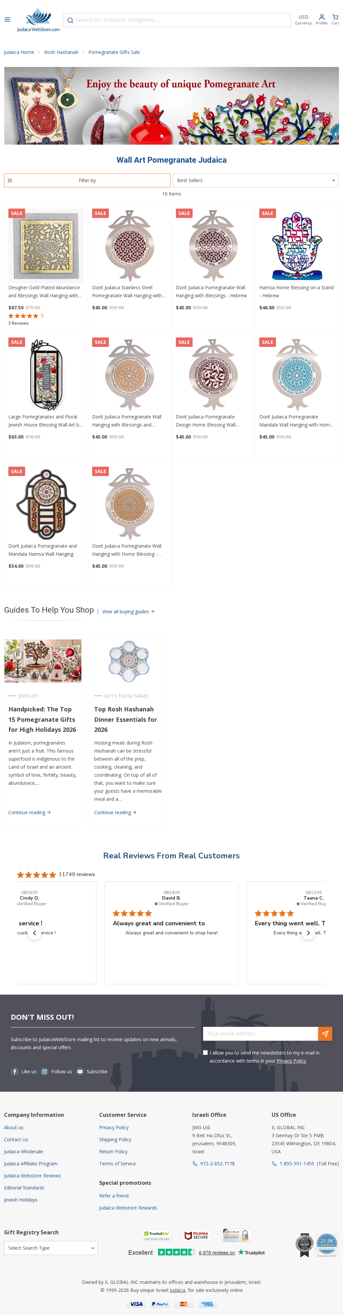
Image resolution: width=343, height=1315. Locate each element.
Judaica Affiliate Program (31, 1163)
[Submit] (70, 20)
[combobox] (177, 20)
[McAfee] (197, 1235)
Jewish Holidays (21, 1199)
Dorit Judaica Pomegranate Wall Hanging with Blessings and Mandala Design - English (126, 421)
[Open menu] (7, 20)
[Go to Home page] (38, 20)
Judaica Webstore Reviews (32, 1175)
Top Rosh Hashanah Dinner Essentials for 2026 (125, 719)
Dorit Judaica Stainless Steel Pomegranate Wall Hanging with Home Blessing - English (127, 292)
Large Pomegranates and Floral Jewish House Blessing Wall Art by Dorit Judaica (44, 421)
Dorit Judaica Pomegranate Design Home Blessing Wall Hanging (205, 421)
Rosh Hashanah (61, 52)
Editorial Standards (24, 1187)
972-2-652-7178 (217, 1163)
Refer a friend (114, 1195)
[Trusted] (157, 1235)
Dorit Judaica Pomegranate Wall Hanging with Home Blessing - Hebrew (126, 550)
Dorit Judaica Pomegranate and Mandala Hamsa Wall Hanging (42, 550)
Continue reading (27, 812)
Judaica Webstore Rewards (128, 1208)
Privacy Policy (291, 1061)
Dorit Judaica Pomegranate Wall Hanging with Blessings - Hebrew (211, 291)
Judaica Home (19, 52)
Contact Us (16, 1139)
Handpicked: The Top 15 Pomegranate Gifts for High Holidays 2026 (42, 719)
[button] (34, 933)
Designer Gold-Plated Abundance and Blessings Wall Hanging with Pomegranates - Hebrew (44, 292)
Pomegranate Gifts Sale (114, 52)
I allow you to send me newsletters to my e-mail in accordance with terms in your (265, 1057)
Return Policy (113, 1151)
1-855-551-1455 (297, 1163)
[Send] (325, 1034)
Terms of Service (117, 1163)
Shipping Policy (115, 1139)
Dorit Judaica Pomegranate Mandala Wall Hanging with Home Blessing (296, 421)
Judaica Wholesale (23, 1151)
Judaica (177, 1290)
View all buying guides (126, 611)
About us (13, 1127)
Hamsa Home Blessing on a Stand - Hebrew (296, 291)
